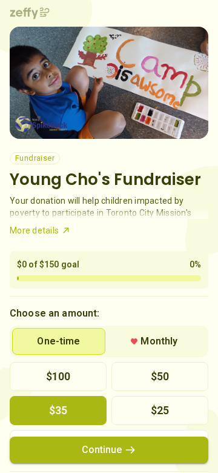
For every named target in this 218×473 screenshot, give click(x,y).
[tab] (58, 341)
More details (34, 230)
